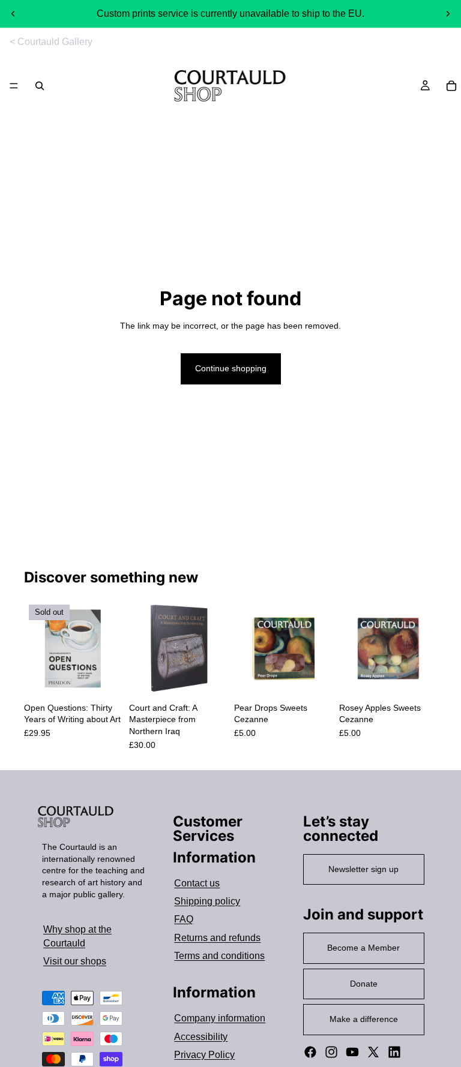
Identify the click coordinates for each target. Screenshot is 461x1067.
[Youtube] (352, 1052)
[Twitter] (373, 1052)
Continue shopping (231, 368)
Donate (364, 983)
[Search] (39, 86)
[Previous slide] (13, 14)
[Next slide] (448, 14)
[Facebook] (310, 1052)
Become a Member (363, 947)
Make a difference (364, 1019)
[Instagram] (331, 1052)
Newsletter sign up (363, 869)
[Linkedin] (394, 1052)
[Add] (208, 679)
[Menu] (14, 86)
